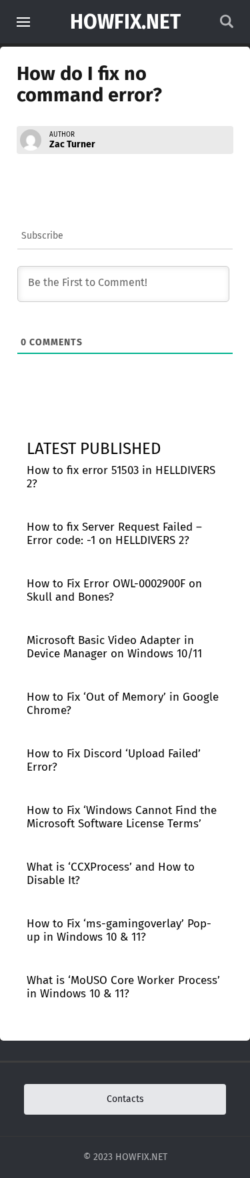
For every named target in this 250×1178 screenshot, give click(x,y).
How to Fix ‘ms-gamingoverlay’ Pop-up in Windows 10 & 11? (119, 930)
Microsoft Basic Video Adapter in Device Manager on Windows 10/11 (114, 647)
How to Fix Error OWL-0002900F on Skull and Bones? (114, 590)
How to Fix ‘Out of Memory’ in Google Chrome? (123, 703)
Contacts (125, 1099)
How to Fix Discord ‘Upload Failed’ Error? (114, 760)
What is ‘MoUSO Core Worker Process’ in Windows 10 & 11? (123, 987)
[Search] (226, 25)
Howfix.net (125, 22)
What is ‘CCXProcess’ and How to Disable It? (111, 873)
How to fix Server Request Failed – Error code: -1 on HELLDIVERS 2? (114, 533)
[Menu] (23, 22)
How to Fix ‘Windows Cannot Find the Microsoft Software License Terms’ (122, 817)
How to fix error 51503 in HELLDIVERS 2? (121, 477)
